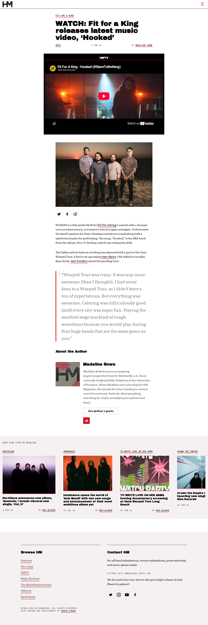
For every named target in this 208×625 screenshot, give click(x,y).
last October (79, 261)
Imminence (69, 451)
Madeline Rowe (144, 45)
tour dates (109, 256)
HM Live (26, 591)
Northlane (8, 451)
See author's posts (101, 411)
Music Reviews (30, 578)
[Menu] (202, 4)
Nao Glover (48, 510)
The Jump (27, 566)
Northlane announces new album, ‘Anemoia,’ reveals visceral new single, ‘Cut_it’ (27, 501)
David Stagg (68, 610)
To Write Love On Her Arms (136, 451)
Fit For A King (65, 15)
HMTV (58, 45)
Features (26, 560)
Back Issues (28, 597)
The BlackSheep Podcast (36, 584)
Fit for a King (107, 225)
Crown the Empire (187, 451)
